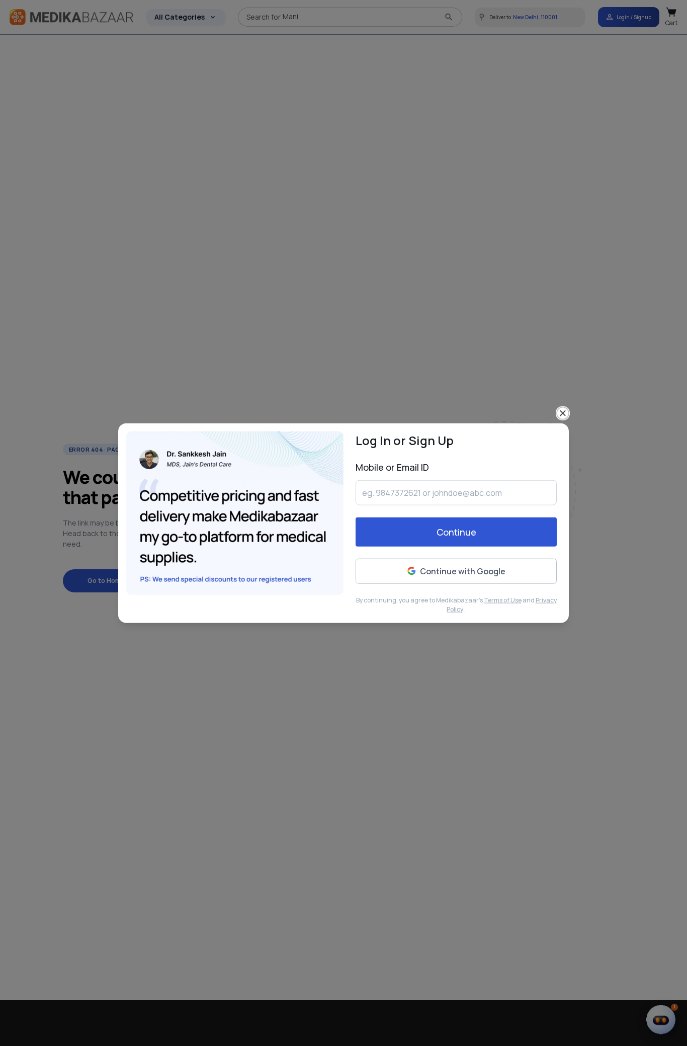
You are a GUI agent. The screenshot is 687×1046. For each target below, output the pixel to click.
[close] (563, 413)
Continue (456, 532)
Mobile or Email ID (392, 467)
